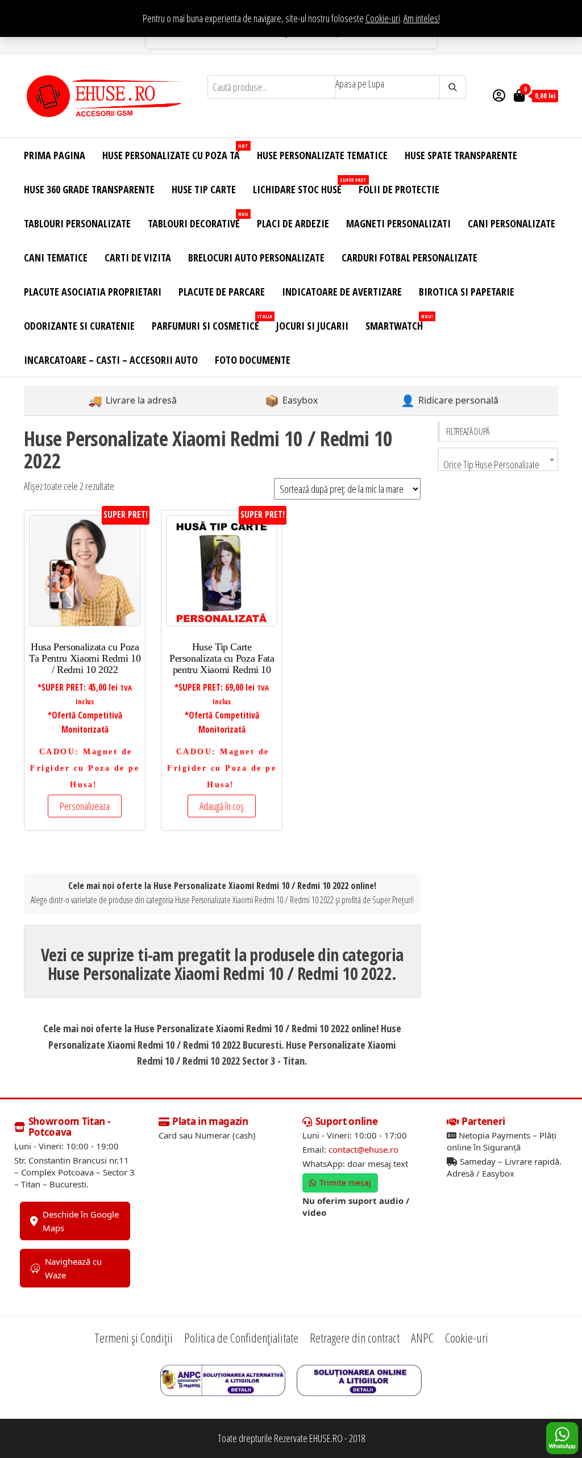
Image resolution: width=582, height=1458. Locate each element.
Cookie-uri (382, 18)
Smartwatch (398, 323)
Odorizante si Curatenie (79, 326)
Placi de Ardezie (293, 223)
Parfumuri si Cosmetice (210, 323)
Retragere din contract (355, 1337)
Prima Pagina (54, 155)
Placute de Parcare (221, 291)
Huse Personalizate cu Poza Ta (175, 152)
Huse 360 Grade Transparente (89, 189)
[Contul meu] (499, 94)
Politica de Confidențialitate (241, 1337)
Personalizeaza (85, 806)
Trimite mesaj (345, 1182)
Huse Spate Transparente (461, 155)
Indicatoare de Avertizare (342, 291)
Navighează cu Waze (73, 1268)
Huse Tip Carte (204, 189)
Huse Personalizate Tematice (322, 155)
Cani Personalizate (511, 223)
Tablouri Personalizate (77, 223)
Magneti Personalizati (398, 223)
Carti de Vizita (138, 257)
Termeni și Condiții (133, 1337)
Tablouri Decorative (198, 220)
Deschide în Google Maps (81, 1220)
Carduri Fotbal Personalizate (409, 257)
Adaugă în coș (221, 806)
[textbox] (498, 464)
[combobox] (498, 459)
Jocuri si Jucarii (312, 326)
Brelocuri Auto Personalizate (256, 257)
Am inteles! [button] (422, 18)
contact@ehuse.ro (363, 1149)
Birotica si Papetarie (466, 291)
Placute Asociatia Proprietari (92, 291)
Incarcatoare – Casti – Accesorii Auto (111, 360)
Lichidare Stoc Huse (301, 186)
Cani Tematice (56, 257)
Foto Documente (252, 360)
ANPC (422, 1337)
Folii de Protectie (399, 189)
